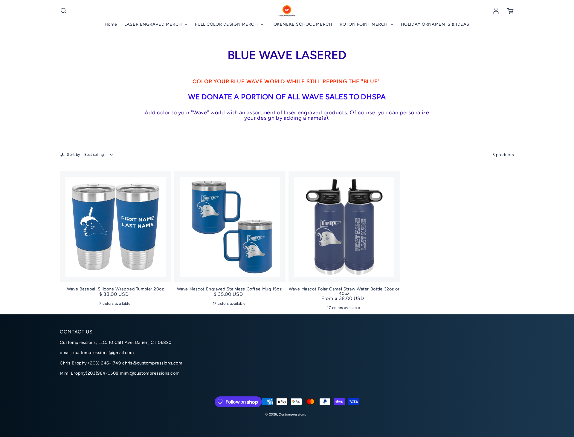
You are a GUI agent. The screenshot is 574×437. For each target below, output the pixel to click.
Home (111, 24)
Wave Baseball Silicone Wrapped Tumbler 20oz (115, 289)
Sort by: (74, 155)
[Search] (63, 11)
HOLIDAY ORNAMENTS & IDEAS (435, 24)
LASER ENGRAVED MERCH (153, 24)
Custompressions (292, 414)
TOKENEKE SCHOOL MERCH (301, 24)
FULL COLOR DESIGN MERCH (227, 24)
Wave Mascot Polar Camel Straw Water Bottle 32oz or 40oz (344, 291)
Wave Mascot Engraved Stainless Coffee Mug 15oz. (230, 289)
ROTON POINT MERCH (364, 24)
